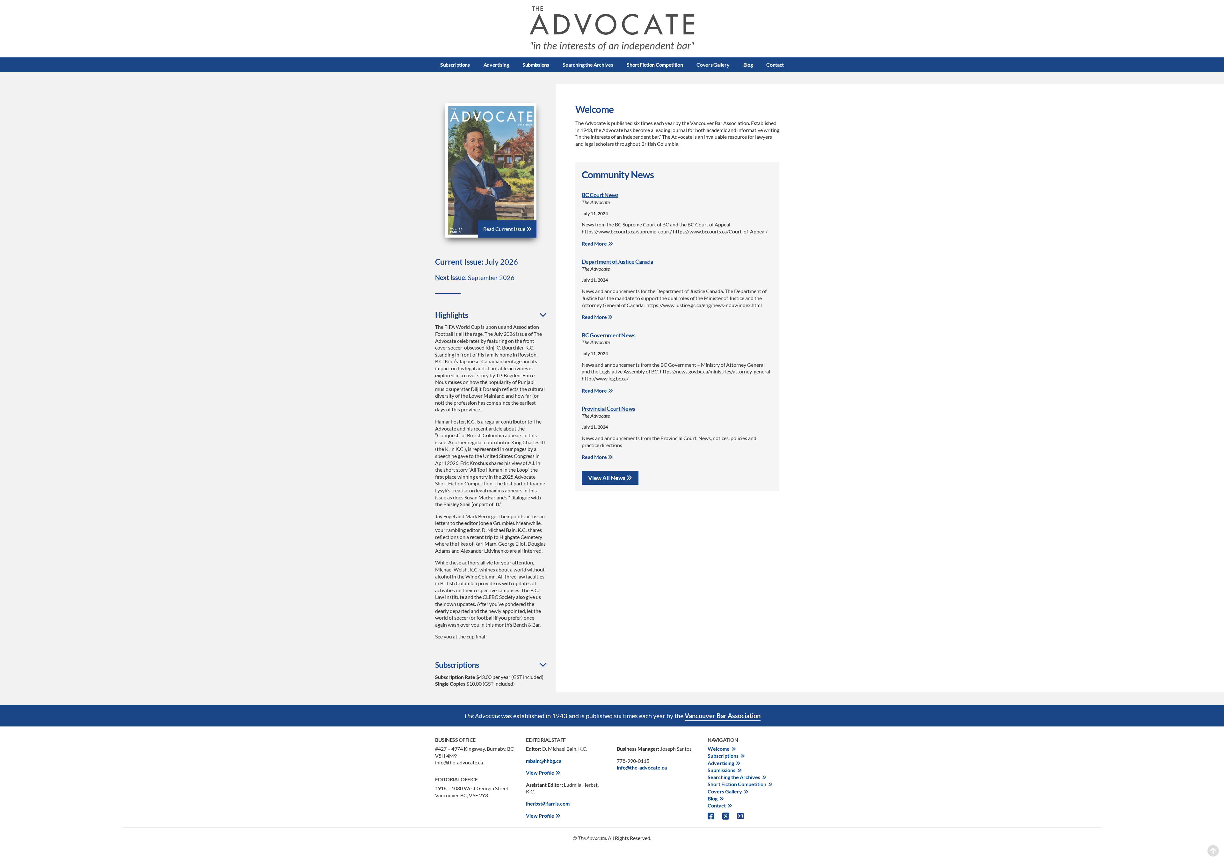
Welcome (719, 749)
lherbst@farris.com (548, 803)
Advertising (496, 65)
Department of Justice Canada (617, 261)
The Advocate (612, 28)
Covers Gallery (713, 65)
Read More (595, 243)
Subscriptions (455, 65)
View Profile (540, 773)
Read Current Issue (504, 229)
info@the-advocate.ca (642, 767)
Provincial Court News (608, 408)
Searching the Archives (588, 65)
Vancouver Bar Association (723, 715)
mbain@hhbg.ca (543, 761)
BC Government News (608, 335)
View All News (607, 477)
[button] (491, 315)
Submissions (535, 65)
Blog (748, 65)
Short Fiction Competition (655, 65)
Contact (775, 65)
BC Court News (600, 194)
